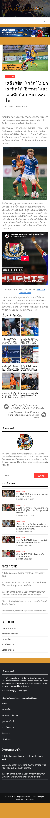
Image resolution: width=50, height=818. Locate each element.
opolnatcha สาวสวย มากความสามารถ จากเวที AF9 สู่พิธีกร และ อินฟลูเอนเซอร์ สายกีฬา (32, 510)
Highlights (6, 739)
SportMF (11, 106)
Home (4, 703)
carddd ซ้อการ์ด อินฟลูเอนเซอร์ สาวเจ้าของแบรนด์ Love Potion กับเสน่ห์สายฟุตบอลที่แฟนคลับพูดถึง (32, 526)
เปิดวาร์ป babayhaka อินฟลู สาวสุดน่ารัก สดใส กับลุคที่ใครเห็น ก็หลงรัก (32, 541)
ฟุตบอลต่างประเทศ (10, 633)
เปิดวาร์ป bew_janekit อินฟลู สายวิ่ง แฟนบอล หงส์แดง (30, 555)
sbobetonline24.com (28, 698)
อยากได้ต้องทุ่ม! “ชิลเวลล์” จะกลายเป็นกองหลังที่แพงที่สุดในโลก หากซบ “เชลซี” (24, 415)
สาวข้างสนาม (20, 491)
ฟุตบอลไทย (10, 76)
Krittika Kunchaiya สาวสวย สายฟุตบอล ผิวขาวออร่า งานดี (32, 495)
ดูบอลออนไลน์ (8, 721)
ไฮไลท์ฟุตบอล (8, 650)
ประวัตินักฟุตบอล (9, 628)
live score (6, 733)
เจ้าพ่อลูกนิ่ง (23, 691)
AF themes (30, 799)
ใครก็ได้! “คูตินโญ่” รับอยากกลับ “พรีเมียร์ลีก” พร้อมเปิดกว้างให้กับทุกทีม (27, 406)
